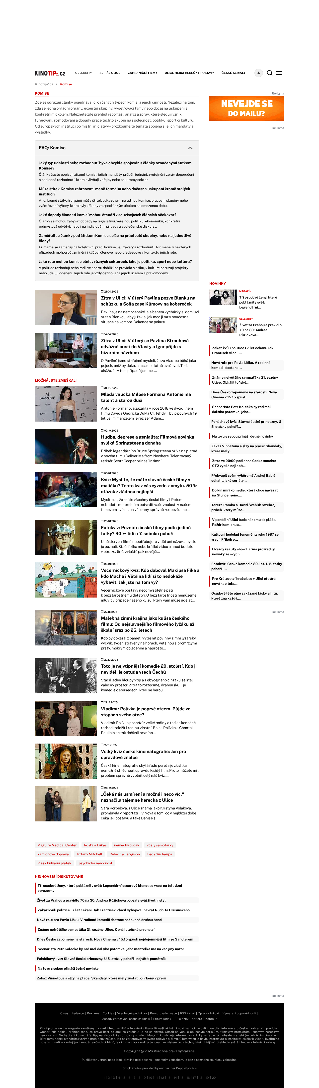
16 (188, 1078)
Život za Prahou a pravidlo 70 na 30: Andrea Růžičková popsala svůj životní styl (101, 900)
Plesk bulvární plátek (54, 863)
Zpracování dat (208, 1013)
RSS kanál (187, 1013)
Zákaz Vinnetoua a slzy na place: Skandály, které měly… (246, 448)
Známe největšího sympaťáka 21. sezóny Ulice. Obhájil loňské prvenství (96, 930)
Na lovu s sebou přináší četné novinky (68, 968)
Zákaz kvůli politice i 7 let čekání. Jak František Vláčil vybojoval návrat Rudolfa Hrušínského (114, 910)
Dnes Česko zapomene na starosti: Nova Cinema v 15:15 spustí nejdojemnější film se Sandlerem (115, 939)
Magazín (245, 291)
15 (181, 1078)
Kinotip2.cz (44, 84)
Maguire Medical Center (57, 845)
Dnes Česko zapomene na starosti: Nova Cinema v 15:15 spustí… (244, 394)
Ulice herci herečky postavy (189, 73)
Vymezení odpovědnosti (239, 1013)
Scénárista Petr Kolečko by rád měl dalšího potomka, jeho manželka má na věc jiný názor (111, 949)
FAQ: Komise (52, 147)
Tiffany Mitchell (89, 854)
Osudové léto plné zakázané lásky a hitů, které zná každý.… (244, 595)
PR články (181, 1019)
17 (194, 1078)
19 (207, 1078)
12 (162, 1078)
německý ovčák (126, 845)
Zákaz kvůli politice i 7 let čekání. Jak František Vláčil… (242, 350)
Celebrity (83, 73)
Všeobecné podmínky (132, 1013)
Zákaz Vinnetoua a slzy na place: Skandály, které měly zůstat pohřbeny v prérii (101, 978)
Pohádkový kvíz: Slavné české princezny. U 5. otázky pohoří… (246, 424)
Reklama (93, 1013)
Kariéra (197, 1019)
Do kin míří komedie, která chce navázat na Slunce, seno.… (245, 492)
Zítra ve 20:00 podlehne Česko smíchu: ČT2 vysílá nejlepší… (244, 463)
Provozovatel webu (163, 1013)
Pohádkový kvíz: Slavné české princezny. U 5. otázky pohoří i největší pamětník (101, 959)
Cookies (108, 1013)
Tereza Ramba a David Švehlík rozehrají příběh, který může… (243, 507)
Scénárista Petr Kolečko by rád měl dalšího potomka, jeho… (241, 409)
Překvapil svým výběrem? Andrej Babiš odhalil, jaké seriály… (243, 477)
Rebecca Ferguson (125, 854)
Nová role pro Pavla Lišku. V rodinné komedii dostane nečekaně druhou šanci (99, 920)
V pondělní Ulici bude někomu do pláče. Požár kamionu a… (244, 522)
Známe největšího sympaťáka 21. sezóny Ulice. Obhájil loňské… (245, 379)
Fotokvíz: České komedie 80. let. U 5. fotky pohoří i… (246, 566)
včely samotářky (160, 845)
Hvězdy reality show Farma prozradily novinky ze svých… (243, 551)
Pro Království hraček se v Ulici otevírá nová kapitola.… (244, 581)
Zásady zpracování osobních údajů (126, 1019)
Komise (66, 84)
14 (175, 1078)
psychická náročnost (95, 863)
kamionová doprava (53, 854)
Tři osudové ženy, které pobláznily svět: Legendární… (258, 302)
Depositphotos (186, 1068)
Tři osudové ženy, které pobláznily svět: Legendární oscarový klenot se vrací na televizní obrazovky (110, 888)
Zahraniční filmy (142, 73)
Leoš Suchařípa (159, 854)
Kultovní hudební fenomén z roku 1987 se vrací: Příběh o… (245, 536)
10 (150, 1078)
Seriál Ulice (109, 73)
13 (168, 1078)
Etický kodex (162, 1019)
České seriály (233, 73)
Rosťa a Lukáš (95, 845)
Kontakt (211, 1019)
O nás (64, 1013)
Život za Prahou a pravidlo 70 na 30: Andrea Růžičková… (260, 330)
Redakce (78, 1013)
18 (200, 1078)
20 (214, 1078)
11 (156, 1078)
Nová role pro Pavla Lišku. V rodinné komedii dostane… (240, 365)
